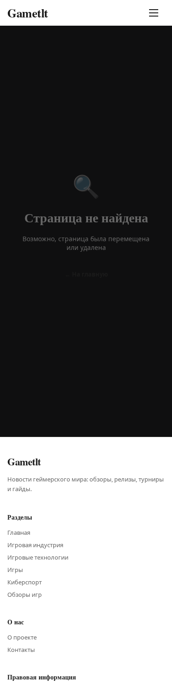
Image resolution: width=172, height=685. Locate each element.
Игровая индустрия (35, 545)
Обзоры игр (24, 594)
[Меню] (155, 13)
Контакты (21, 649)
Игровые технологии (37, 557)
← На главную (86, 274)
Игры (15, 570)
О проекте (22, 637)
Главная (18, 532)
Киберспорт (24, 582)
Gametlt (27, 13)
